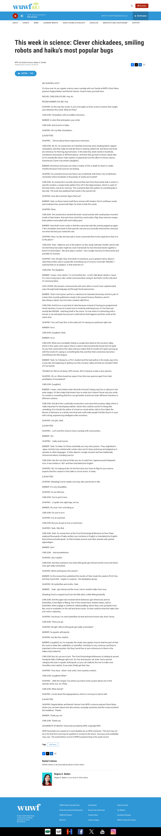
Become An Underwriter (96, 810)
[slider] (25, 16)
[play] (15, 16)
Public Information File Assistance (71, 810)
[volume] (22, 15)
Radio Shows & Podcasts (74, 23)
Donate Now (92, 805)
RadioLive (94, 23)
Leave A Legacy (93, 820)
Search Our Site (122, 805)
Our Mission (121, 810)
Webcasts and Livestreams (115, 23)
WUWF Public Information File (69, 805)
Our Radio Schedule (124, 815)
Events (26, 23)
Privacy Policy (93, 815)
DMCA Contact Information (126, 820)
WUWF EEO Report (65, 815)
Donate (142, 6)
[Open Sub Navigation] (20, 23)
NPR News (53, 745)
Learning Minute (50, 23)
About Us (62, 820)
